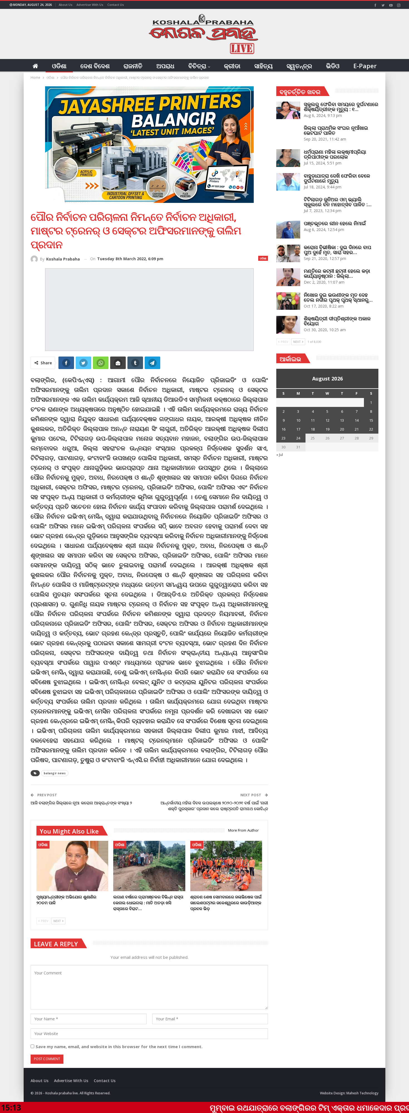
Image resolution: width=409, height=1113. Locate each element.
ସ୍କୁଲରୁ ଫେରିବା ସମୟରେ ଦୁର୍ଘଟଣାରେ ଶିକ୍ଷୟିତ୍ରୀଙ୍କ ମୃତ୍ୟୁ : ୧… (341, 106)
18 (313, 429)
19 (327, 429)
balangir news (55, 773)
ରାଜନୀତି (133, 66)
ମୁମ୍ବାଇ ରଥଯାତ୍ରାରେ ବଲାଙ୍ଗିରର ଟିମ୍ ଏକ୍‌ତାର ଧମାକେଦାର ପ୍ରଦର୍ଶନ (258, 1107)
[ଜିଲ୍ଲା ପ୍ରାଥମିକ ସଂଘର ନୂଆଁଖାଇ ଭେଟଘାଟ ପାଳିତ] (288, 134)
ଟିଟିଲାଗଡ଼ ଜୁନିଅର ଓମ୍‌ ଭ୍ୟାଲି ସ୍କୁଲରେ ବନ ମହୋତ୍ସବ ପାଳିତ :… (337, 202)
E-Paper (365, 66)
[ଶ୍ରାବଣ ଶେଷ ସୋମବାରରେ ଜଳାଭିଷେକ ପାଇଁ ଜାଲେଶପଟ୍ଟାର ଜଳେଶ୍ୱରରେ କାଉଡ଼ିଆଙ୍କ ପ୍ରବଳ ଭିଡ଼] (226, 866)
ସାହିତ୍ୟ (263, 66)
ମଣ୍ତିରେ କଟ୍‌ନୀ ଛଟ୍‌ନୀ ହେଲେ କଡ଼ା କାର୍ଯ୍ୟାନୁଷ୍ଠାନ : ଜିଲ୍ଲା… (337, 273)
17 (298, 429)
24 (298, 438)
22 (371, 429)
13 (342, 420)
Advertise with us (90, 5)
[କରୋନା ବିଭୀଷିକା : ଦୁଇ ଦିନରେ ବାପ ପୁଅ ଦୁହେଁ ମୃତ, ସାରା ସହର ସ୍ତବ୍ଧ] (288, 253)
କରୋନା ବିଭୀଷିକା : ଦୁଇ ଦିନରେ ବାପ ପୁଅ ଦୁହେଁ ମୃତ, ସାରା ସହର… (337, 249)
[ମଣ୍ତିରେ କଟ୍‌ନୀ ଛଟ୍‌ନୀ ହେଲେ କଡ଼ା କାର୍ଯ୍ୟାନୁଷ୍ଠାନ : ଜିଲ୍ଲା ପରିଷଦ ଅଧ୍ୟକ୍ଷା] (288, 277)
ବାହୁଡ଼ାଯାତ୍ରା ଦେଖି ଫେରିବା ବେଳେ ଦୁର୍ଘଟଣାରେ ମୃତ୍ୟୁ (337, 178)
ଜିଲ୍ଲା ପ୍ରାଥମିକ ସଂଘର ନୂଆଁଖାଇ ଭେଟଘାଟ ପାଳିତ (336, 130)
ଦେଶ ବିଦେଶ (95, 66)
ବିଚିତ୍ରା (197, 66)
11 (313, 420)
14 (357, 420)
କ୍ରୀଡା (232, 66)
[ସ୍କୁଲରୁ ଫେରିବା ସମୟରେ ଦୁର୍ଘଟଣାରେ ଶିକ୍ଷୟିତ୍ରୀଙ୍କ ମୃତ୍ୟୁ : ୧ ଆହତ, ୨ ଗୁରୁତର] (288, 110)
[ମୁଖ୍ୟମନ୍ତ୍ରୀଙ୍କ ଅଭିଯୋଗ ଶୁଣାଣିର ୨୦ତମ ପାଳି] (72, 866)
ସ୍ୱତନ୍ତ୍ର (299, 66)
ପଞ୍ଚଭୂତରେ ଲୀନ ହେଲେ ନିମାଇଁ (335, 223)
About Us (65, 5)
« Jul (279, 454)
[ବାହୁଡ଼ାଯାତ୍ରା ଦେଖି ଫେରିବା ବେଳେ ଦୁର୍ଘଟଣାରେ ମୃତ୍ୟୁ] (288, 182)
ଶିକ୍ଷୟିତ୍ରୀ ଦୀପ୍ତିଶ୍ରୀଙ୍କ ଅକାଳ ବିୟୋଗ (337, 321)
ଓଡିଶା (59, 66)
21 (357, 429)
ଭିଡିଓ (332, 66)
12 (327, 420)
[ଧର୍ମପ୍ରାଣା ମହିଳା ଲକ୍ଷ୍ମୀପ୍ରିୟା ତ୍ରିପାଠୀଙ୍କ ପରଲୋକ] (288, 158)
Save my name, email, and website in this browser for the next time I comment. (119, 1046)
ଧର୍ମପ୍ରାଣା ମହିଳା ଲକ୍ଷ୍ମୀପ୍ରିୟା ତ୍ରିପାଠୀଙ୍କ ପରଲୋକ (335, 154)
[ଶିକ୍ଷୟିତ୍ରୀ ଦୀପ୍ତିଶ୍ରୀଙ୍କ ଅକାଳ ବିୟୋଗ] (288, 325)
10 (298, 420)
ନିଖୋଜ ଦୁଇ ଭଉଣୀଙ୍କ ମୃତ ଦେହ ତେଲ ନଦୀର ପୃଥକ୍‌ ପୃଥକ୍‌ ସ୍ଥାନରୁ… (338, 297)
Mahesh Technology (362, 1093)
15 (371, 420)
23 (283, 438)
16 (283, 429)
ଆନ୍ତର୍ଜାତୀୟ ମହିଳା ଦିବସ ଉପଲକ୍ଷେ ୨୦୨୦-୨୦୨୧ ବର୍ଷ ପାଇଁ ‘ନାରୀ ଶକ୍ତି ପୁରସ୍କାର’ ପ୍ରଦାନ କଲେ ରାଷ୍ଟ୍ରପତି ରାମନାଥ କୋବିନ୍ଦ (214, 805)
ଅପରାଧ (165, 66)
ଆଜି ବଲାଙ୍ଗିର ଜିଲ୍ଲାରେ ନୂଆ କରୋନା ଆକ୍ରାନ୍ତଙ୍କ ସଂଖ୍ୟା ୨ (81, 802)
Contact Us (115, 5)
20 (342, 429)
